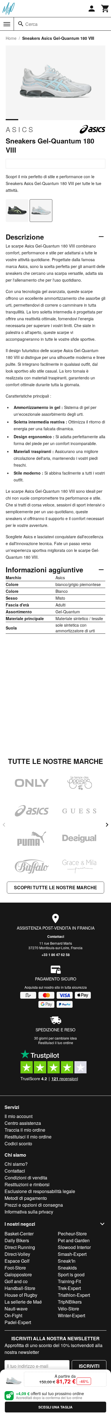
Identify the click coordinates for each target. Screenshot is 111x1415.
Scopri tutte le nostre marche (55, 887)
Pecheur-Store (72, 1233)
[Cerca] (20, 23)
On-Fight (13, 1315)
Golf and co (16, 1281)
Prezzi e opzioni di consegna (34, 1205)
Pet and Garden (74, 1240)
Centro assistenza (23, 1123)
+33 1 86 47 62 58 (56, 954)
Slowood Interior (74, 1247)
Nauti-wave (16, 1308)
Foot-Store (15, 1267)
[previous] (4, 825)
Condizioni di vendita (26, 1177)
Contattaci (55, 936)
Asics (20, 129)
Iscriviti (89, 1366)
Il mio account (18, 1116)
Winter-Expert (71, 1315)
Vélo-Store (68, 1308)
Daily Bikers (17, 1240)
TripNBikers (70, 1301)
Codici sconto (18, 1143)
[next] (107, 825)
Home (11, 38)
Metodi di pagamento (26, 1198)
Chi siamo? (16, 1164)
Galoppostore (18, 1274)
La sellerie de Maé (23, 1301)
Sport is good (71, 1274)
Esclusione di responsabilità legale (40, 1191)
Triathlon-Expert (74, 1295)
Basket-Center (19, 1233)
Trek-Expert (69, 1288)
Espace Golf (17, 1261)
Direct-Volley (17, 1254)
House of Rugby (21, 1295)
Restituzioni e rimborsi (27, 1184)
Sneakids (67, 1267)
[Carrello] (105, 8)
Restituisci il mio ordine (28, 1136)
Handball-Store (20, 1288)
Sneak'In (66, 1261)
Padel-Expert (18, 1322)
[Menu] (7, 24)
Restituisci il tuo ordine (55, 1042)
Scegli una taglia (55, 1407)
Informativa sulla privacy (29, 1211)
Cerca (31, 24)
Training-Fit (69, 1281)
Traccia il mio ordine (25, 1130)
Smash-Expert (72, 1254)
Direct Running (20, 1247)
